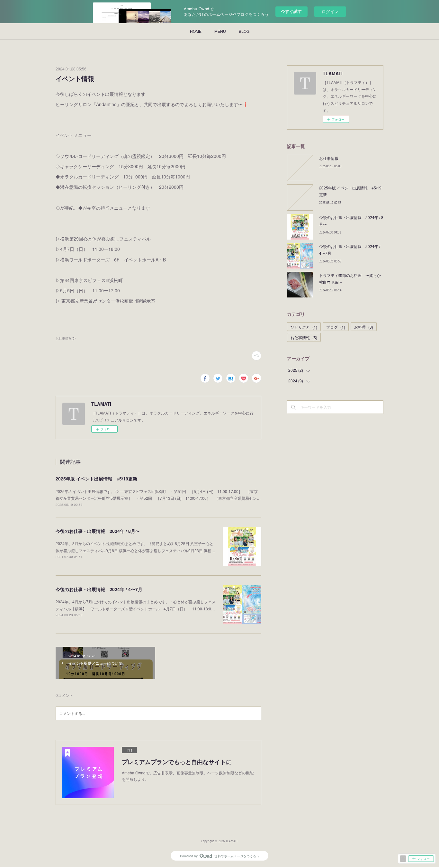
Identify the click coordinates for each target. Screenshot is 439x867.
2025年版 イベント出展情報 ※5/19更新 (96, 478)
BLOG (244, 31)
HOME (196, 31)
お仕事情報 (328, 158)
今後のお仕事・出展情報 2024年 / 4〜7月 (99, 589)
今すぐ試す (291, 11)
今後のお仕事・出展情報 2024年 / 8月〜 (98, 531)
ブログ (335, 327)
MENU (220, 31)
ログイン (330, 11)
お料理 (363, 327)
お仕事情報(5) (66, 338)
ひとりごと (304, 327)
